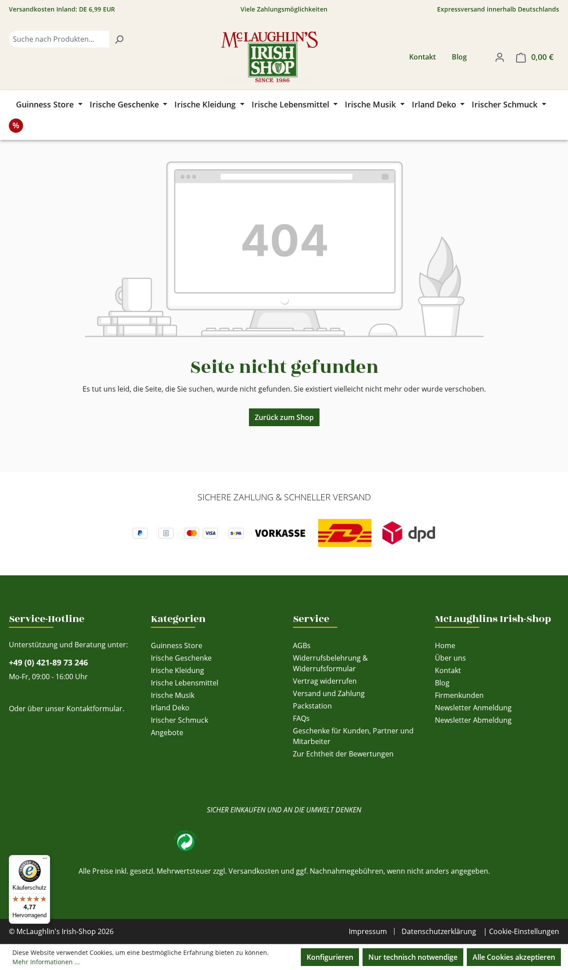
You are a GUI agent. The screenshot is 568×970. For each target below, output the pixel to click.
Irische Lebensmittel (184, 683)
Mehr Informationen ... (46, 962)
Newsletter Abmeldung (473, 720)
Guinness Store (176, 645)
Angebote (167, 732)
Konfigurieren (330, 957)
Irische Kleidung (177, 670)
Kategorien (178, 618)
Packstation (312, 706)
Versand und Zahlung (329, 693)
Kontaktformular (94, 708)
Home (445, 645)
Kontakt (422, 57)
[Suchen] (119, 39)
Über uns (450, 658)
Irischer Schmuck (179, 720)
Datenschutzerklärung (439, 931)
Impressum (368, 931)
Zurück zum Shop (284, 417)
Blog (459, 57)
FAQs (301, 718)
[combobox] (59, 39)
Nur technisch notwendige (413, 957)
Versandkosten (254, 871)
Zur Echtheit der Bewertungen (343, 754)
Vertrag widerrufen (325, 681)
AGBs (302, 645)
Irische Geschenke (181, 658)
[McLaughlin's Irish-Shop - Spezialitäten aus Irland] (269, 57)
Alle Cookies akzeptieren (514, 957)
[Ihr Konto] (499, 57)
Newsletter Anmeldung (473, 708)
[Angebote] (16, 125)
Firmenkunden (459, 695)
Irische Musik (172, 695)
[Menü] (44, 860)
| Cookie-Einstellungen (521, 931)
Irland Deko (170, 708)
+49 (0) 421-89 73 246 (48, 662)
